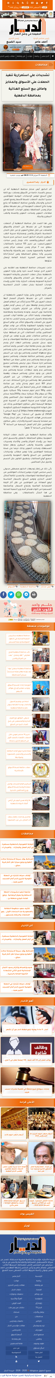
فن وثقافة (21, 56)
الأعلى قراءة (27, 1102)
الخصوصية (16, 1353)
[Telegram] (26, 594)
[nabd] (27, 3)
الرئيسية (38, 1276)
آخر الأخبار (27, 926)
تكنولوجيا (38, 1299)
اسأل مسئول (38, 1348)
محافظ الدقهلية (28, 587)
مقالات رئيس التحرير (16, 1285)
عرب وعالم (39, 1294)
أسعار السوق (16, 1335)
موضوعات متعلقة (38, 626)
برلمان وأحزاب (38, 1312)
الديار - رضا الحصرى (36, 182)
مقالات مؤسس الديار (16, 1326)
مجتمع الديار (39, 1335)
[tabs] (8, 3)
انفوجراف (38, 1330)
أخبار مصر (45, 56)
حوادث (29, 56)
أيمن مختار (46, 587)
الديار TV (39, 1308)
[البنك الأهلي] (27, 14)
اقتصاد (39, 1290)
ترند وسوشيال (39, 1326)
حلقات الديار (16, 1290)
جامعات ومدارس (16, 1321)
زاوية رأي (38, 1303)
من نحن (16, 1348)
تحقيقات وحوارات (16, 1294)
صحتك (16, 1312)
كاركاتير (39, 1321)
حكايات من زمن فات (16, 1308)
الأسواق (12, 587)
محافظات (41, 65)
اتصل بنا (38, 1357)
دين (16, 1317)
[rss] (22, 3)
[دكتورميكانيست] (27, 48)
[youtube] (37, 3)
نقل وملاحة (16, 1339)
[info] (13, 3)
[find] (18, 3)
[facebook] (46, 3)
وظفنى (39, 1339)
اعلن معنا (39, 1353)
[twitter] (42, 3)
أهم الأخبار (27, 1001)
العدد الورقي (16, 1303)
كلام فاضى (16, 1330)
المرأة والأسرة (16, 1299)
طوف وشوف (38, 1344)
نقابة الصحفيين (16, 1344)
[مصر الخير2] (27, 610)
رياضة (37, 56)
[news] (32, 3)
